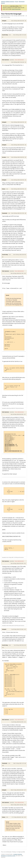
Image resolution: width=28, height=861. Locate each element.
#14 (3, 647)
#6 (25, 180)
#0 (25, 20)
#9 (2, 257)
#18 (25, 804)
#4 (25, 144)
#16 (3, 765)
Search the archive (16, 9)
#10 (25, 273)
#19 (25, 817)
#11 (25, 414)
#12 (25, 563)
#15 (25, 722)
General (3, 3)
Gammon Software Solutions (7, 1)
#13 (25, 629)
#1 (2, 37)
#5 (25, 157)
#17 (25, 790)
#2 (25, 62)
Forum (16, 1)
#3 (25, 122)
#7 (25, 189)
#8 (25, 213)
